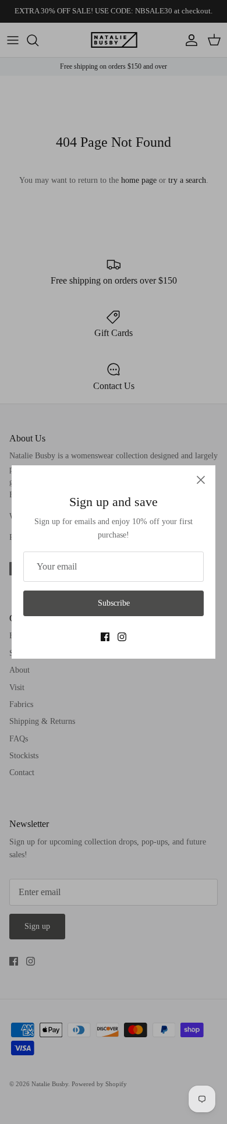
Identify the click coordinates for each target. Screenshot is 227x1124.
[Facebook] (105, 636)
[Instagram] (122, 636)
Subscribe (114, 603)
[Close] (201, 480)
